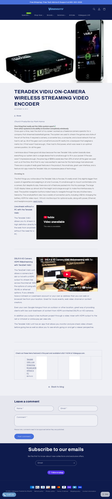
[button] (94, 9)
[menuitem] (26, 15)
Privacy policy (50, 491)
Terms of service (62, 491)
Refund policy (39, 491)
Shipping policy (75, 491)
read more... (38, 201)
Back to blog (57, 387)
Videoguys (14, 491)
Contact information (89, 491)
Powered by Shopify (25, 491)
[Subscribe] (74, 463)
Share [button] (19, 116)
